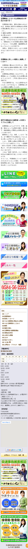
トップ (2, 12)
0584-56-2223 (7, 351)
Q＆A (6, 337)
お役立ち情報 (8, 335)
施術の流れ (7, 328)
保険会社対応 (8, 333)
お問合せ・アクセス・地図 (12, 344)
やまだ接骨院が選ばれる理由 (13, 321)
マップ (13, 450)
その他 (6, 342)
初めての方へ (8, 340)
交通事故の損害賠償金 (11, 330)
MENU (7, 9)
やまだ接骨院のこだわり (12, 323)
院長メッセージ (9, 318)
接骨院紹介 (7, 316)
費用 (5, 326)
